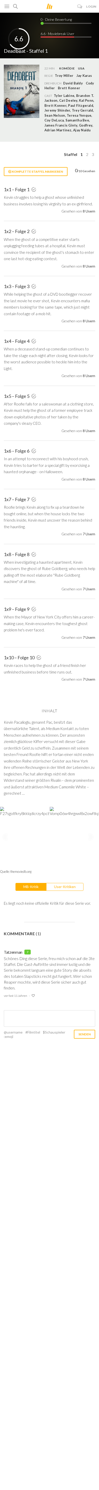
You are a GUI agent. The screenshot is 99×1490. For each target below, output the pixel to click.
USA (81, 68)
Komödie (67, 68)
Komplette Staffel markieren (37, 171)
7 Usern (89, 534)
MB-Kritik (31, 886)
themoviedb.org (20, 872)
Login (91, 6)
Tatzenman (13, 952)
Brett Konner (69, 88)
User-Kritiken (65, 886)
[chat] (79, 6)
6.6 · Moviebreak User (57, 33)
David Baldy (73, 83)
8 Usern (89, 211)
